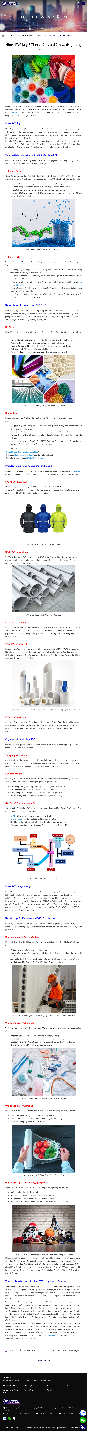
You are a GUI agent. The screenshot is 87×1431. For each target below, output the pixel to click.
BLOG (69, 1386)
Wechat (83, 1420)
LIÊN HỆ (49, 1390)
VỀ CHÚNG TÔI (9, 1386)
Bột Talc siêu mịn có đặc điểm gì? (66, 1351)
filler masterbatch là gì (23, 455)
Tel (83, 1427)
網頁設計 (79, 1428)
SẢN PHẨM (7, 1377)
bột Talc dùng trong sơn (35, 458)
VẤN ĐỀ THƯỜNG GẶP (10, 1391)
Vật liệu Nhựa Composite (12, 1381)
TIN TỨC (49, 1386)
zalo (83, 1413)
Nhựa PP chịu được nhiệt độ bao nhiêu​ (22, 452)
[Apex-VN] (10, 3)
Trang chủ (3, 35)
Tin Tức (10, 35)
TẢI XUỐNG (29, 1390)
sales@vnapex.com (74, 1413)
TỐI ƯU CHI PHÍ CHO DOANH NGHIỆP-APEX (23, 1351)
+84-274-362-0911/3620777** (21, 1413)
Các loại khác (46, 1381)
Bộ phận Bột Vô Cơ (31, 1381)
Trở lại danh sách (43, 1360)
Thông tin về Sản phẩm (25, 35)
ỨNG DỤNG (29, 1386)
